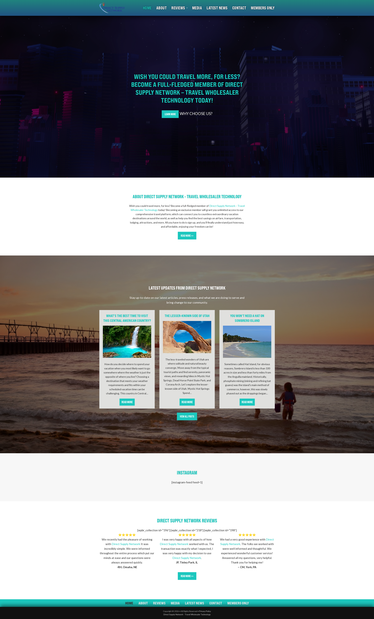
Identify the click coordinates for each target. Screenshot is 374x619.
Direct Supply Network (126, 544)
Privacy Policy (205, 611)
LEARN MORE (170, 114)
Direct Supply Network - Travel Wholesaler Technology (187, 614)
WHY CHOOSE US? (196, 113)
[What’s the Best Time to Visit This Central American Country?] (127, 342)
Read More (128, 403)
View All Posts (187, 416)
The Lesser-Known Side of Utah (187, 316)
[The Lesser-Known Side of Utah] (187, 337)
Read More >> (187, 235)
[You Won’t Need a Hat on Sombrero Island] (247, 342)
